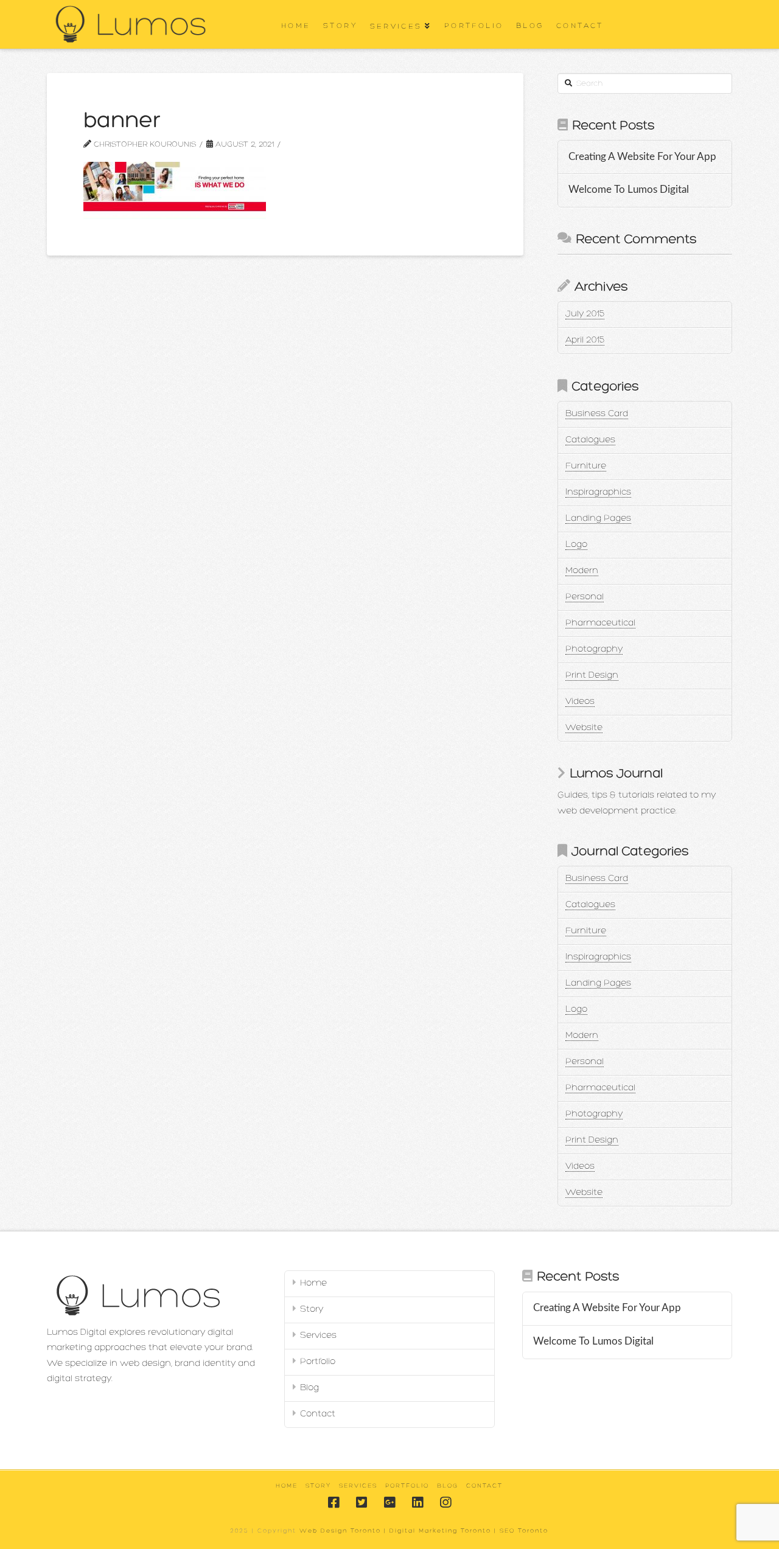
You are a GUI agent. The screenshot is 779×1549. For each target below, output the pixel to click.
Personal (584, 597)
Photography (594, 649)
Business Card (596, 414)
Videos (580, 701)
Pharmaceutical (600, 623)
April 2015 (584, 340)
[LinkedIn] (417, 1502)
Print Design (591, 675)
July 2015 (584, 314)
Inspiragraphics (598, 492)
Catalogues (590, 440)
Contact (317, 1414)
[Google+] (389, 1502)
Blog (309, 1388)
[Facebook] (333, 1502)
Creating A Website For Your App (642, 157)
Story (311, 1309)
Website (584, 728)
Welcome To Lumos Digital (628, 190)
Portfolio (317, 1361)
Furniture (585, 466)
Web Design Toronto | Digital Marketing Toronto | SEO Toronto (423, 1531)
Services (318, 1335)
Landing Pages (598, 518)
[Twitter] (361, 1502)
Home (313, 1283)
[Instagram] (445, 1502)
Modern (581, 571)
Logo (576, 544)
